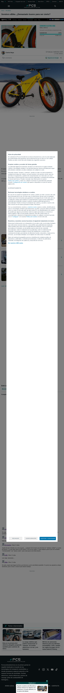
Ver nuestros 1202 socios (15, 243)
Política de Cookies (13, 180)
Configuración (31, 538)
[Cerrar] (47, 681)
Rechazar (15, 538)
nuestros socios (32, 207)
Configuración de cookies (20, 182)
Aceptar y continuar (48, 538)
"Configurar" (15, 216)
